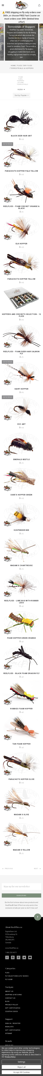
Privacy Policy (11, 1005)
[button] (24, 89)
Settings (21, 1062)
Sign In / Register (13, 1023)
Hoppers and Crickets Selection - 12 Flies (21, 315)
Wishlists (9, 1027)
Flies (7, 973)
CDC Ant (21, 424)
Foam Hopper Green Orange (21, 638)
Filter (20, 89)
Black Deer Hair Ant (21, 136)
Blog (7, 1001)
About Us (9, 991)
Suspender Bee (21, 530)
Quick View (21, 121)
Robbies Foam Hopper (21, 709)
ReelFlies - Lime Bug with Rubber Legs (21, 602)
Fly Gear (9, 979)
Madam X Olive (21, 815)
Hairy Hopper (22, 389)
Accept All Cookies (21, 1072)
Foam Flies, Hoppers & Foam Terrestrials (22, 80)
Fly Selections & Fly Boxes (16, 976)
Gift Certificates (12, 1008)
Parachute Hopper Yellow (21, 279)
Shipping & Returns (13, 995)
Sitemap (8, 1033)
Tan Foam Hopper (21, 744)
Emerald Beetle (21, 459)
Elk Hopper (21, 244)
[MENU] (3, 5)
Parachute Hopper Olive (22, 779)
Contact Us (10, 998)
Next (36, 868)
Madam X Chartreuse (21, 565)
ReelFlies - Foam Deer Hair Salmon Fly (21, 353)
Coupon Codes (11, 1011)
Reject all (22, 1067)
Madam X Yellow (21, 850)
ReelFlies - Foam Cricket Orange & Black (21, 207)
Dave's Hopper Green (21, 495)
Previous (8, 868)
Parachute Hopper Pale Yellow (21, 171)
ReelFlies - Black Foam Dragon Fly (21, 673)
